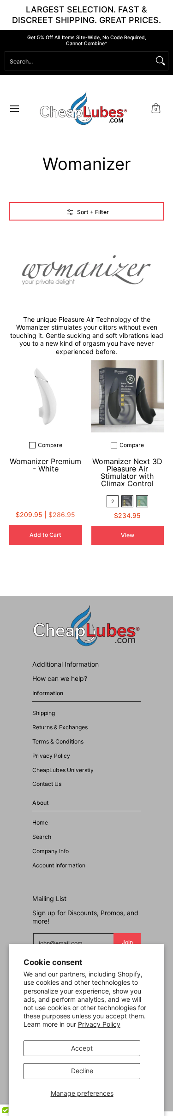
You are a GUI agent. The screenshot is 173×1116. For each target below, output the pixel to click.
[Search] (160, 61)
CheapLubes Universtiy (63, 770)
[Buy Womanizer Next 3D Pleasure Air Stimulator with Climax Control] (127, 396)
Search (41, 836)
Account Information (58, 865)
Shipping (43, 712)
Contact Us (46, 783)
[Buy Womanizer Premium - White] (45, 396)
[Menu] (14, 108)
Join (127, 942)
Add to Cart (45, 534)
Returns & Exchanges (60, 727)
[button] (156, 108)
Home (40, 822)
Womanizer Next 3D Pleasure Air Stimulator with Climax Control (127, 472)
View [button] (127, 535)
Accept (82, 1048)
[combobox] (79, 61)
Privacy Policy (99, 1024)
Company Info (50, 851)
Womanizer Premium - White (45, 465)
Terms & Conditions (58, 741)
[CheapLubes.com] (83, 108)
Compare (50, 445)
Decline (82, 1071)
